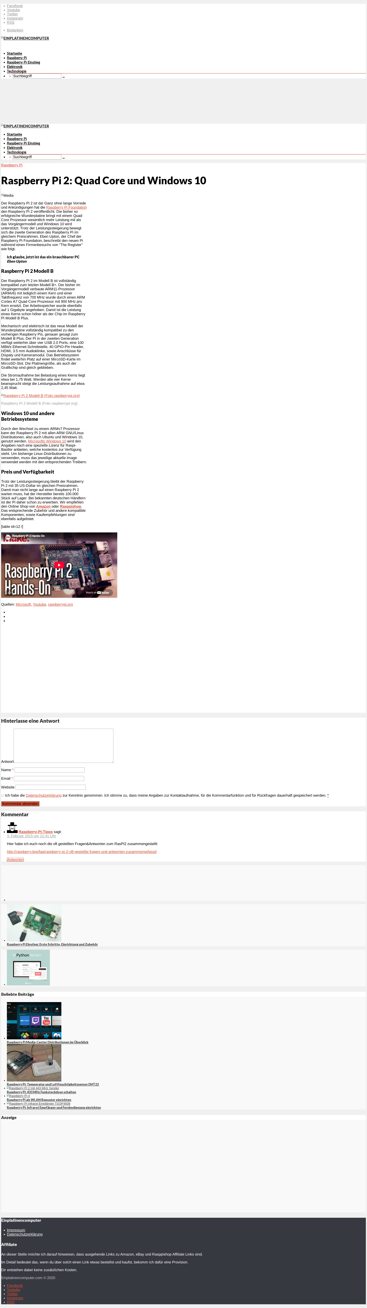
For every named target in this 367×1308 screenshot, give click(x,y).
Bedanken (15, 30)
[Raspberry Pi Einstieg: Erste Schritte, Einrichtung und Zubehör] (34, 940)
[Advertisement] (183, 102)
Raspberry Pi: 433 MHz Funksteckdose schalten (41, 1092)
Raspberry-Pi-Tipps (36, 832)
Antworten (15, 859)
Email (7, 778)
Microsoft (23, 604)
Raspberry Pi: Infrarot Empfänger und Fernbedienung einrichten (54, 1107)
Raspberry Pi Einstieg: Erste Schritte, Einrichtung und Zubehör (52, 944)
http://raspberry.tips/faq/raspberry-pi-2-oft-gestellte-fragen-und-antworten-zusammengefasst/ (82, 852)
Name (7, 770)
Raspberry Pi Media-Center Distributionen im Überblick (47, 1042)
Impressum (16, 1230)
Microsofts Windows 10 (47, 441)
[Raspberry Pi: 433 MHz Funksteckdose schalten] (33, 1088)
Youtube (39, 604)
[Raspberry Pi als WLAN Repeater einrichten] (18, 1096)
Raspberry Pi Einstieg (23, 62)
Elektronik (15, 66)
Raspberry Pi (17, 57)
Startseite (14, 53)
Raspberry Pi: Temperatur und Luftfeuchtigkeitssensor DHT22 (53, 1084)
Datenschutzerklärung (44, 795)
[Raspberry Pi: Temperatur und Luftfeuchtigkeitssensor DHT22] (34, 1080)
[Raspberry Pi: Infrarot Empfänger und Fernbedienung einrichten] (38, 1103)
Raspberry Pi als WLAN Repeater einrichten (39, 1100)
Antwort (7, 762)
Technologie (16, 71)
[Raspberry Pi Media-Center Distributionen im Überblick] (34, 1038)
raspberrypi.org (60, 604)
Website (7, 787)
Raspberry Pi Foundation (66, 207)
